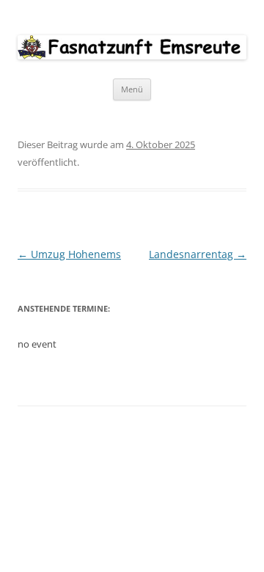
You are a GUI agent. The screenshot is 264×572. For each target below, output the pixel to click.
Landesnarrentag (197, 254)
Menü (132, 89)
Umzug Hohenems (69, 254)
